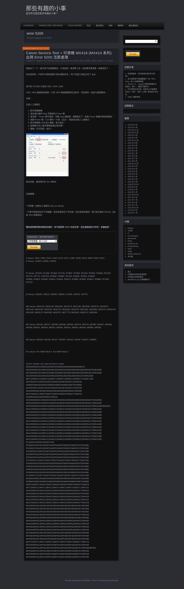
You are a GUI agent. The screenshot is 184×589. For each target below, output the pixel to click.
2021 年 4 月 (132, 161)
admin (34, 48)
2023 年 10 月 (133, 133)
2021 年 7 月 (132, 159)
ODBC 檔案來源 (134, 97)
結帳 (110, 25)
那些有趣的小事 (46, 8)
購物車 (120, 25)
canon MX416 (48, 61)
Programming (133, 246)
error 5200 (74, 61)
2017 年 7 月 (132, 200)
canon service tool (62, 61)
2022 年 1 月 (132, 153)
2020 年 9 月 (132, 166)
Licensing (28, 25)
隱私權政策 (133, 25)
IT (35, 61)
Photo (130, 241)
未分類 (130, 257)
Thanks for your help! (51, 25)
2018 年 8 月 (132, 187)
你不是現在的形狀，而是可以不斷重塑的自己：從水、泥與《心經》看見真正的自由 (141, 91)
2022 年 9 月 (132, 143)
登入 (129, 272)
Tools (130, 249)
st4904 (94, 61)
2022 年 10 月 (133, 140)
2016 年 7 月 (132, 213)
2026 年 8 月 (132, 125)
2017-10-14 (44, 48)
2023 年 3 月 (132, 138)
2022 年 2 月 (132, 151)
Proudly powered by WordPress (78, 580)
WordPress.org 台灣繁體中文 (139, 280)
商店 (89, 25)
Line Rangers (133, 236)
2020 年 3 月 (132, 179)
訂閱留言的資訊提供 (135, 277)
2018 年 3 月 (132, 190)
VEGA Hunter (75, 25)
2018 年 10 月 (133, 184)
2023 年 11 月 (133, 130)
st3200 (81, 61)
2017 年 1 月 (132, 205)
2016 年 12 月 (133, 208)
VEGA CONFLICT (134, 254)
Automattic (114, 580)
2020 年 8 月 (132, 169)
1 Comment (108, 61)
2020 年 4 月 (132, 177)
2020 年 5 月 (132, 174)
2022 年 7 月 (132, 148)
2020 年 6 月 (132, 172)
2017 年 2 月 (132, 203)
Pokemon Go (133, 244)
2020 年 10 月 (133, 164)
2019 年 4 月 (132, 182)
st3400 (88, 61)
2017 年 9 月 (132, 197)
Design (130, 228)
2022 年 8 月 (132, 146)
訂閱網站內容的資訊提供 (137, 274)
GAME (130, 231)
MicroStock (132, 238)
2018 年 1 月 (132, 192)
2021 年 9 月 (132, 156)
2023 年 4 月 (132, 135)
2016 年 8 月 (132, 210)
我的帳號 (99, 25)
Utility (130, 251)
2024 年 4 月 (132, 128)
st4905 (100, 61)
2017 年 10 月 (133, 195)
